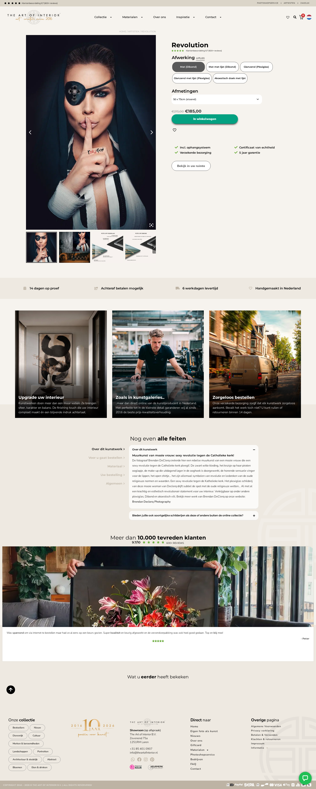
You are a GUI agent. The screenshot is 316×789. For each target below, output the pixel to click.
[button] (294, 17)
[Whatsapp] (133, 760)
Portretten (42, 751)
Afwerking (188, 57)
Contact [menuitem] (195, 769)
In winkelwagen (204, 119)
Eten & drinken (39, 767)
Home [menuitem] (194, 726)
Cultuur (36, 735)
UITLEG (200, 58)
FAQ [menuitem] (193, 764)
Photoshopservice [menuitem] (202, 754)
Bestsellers (18, 727)
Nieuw (37, 727)
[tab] (64, 449)
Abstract (51, 759)
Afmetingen (185, 91)
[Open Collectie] (111, 17)
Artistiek (133, 31)
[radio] (188, 67)
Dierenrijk (18, 735)
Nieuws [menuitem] (195, 736)
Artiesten (289, 3)
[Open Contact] (220, 17)
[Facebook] (139, 760)
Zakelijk (305, 3)
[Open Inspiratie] (194, 17)
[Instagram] (146, 760)
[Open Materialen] (142, 17)
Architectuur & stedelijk (25, 759)
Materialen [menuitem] (197, 750)
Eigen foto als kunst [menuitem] (204, 731)
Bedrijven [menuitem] (196, 759)
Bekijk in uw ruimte (191, 166)
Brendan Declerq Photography (151, 502)
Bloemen (17, 767)
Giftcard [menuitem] (195, 745)
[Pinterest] (152, 760)
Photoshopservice (267, 3)
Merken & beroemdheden (26, 743)
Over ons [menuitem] (196, 740)
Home (122, 31)
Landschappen (20, 751)
